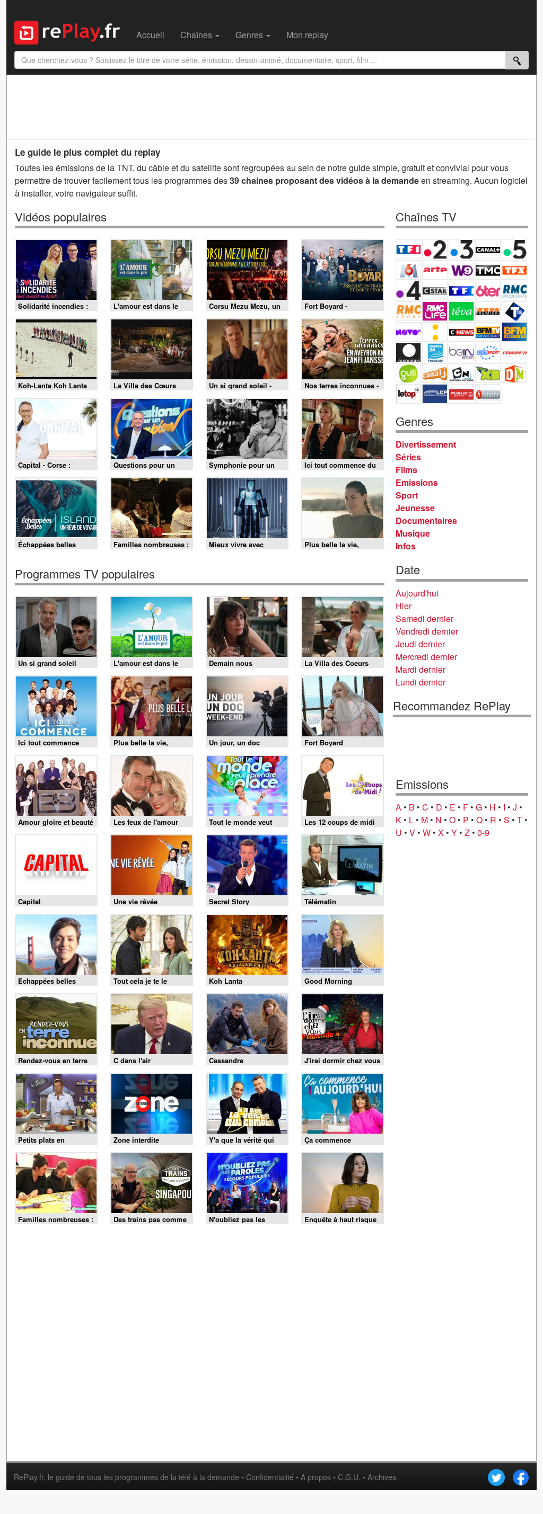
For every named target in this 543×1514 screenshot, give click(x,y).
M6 (408, 270)
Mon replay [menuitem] (307, 35)
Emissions (417, 482)
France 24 (435, 352)
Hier (403, 606)
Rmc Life (435, 311)
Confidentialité (270, 1477)
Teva (461, 311)
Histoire (488, 394)
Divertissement (426, 444)
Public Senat (461, 394)
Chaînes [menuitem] (197, 35)
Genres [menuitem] (250, 35)
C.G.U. (349, 1477)
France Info (435, 332)
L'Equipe (514, 352)
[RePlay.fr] (71, 31)
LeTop (408, 394)
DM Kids (514, 373)
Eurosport (488, 352)
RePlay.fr (28, 1477)
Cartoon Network (461, 373)
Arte (435, 270)
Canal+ (488, 249)
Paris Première (488, 311)
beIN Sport (461, 352)
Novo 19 (408, 332)
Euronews (408, 352)
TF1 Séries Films (461, 290)
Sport (407, 495)
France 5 (514, 249)
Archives (381, 1477)
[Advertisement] (271, 106)
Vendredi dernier (427, 631)
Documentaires (426, 520)
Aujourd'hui (417, 593)
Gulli (408, 373)
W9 (461, 270)
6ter (488, 290)
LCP (435, 394)
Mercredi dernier (426, 657)
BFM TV (488, 332)
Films (406, 470)
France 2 (435, 249)
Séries (408, 457)
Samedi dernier (424, 618)
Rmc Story (408, 311)
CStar (435, 290)
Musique (413, 533)
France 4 (408, 290)
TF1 (408, 249)
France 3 (461, 249)
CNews (461, 332)
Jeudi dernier (420, 644)
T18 (514, 311)
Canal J (435, 373)
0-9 (483, 832)
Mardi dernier (420, 669)
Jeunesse (415, 508)
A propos (316, 1477)
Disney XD (488, 373)
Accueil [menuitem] (150, 35)
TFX (514, 270)
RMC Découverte (514, 290)
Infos (406, 546)
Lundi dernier (420, 682)
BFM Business (514, 332)
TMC (488, 270)
